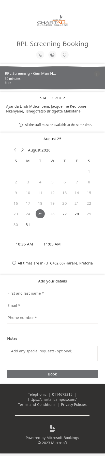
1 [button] (89, 171)
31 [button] (28, 224)
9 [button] (16, 192)
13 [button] (64, 192)
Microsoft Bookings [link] (63, 437)
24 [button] (28, 213)
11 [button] (40, 192)
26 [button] (52, 213)
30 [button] (15, 224)
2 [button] (16, 181)
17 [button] (28, 203)
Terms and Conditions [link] (36, 404)
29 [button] (89, 213)
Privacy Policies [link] (74, 404)
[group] (52, 244)
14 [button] (76, 192)
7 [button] (77, 181)
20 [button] (64, 203)
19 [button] (52, 203)
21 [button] (76, 203)
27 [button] (64, 213)
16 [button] (15, 203)
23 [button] (15, 213)
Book (52, 373)
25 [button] (40, 213)
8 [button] (89, 181)
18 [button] (40, 203)
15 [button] (89, 192)
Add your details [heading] (52, 280)
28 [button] (76, 213)
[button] (15, 150)
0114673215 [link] (62, 394)
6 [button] (65, 181)
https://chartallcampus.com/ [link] (52, 399)
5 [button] (52, 181)
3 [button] (28, 181)
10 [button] (28, 192)
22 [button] (89, 203)
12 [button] (52, 192)
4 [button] (40, 181)
